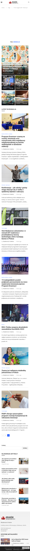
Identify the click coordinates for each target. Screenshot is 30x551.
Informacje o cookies (18, 549)
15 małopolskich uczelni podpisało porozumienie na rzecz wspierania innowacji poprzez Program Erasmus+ (14, 283)
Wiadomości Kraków (9, 73)
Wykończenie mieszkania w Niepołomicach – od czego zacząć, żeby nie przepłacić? (9, 490)
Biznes (3, 324)
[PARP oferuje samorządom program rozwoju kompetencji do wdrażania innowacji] (15, 399)
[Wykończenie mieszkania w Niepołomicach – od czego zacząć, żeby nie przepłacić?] (23, 491)
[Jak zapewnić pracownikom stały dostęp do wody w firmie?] (23, 461)
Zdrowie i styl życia (6, 185)
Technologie (4, 228)
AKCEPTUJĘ (25, 548)
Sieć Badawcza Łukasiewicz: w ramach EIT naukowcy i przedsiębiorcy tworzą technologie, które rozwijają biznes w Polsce (14, 235)
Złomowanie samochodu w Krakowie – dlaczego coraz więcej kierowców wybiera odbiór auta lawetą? (9, 501)
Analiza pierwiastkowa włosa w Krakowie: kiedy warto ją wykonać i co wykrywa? (9, 470)
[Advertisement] (15, 25)
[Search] (28, 2)
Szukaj (3, 445)
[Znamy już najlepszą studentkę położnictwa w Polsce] (15, 356)
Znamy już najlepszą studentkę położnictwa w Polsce (14, 371)
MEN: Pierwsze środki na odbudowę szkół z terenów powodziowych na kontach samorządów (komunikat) (8, 95)
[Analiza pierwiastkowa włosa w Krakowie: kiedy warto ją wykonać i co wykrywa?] (23, 471)
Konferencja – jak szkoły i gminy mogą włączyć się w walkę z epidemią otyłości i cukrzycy (14, 190)
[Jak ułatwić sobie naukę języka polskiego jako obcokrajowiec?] (23, 481)
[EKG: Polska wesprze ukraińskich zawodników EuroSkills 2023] (15, 313)
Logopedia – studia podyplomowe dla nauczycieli (21, 98)
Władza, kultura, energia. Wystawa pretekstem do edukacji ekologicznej (21, 82)
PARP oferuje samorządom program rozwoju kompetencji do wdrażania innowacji (14, 416)
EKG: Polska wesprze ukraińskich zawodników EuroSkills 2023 (15, 328)
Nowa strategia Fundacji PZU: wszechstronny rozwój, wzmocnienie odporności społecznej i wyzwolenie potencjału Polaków (7, 78)
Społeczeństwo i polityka (7, 133)
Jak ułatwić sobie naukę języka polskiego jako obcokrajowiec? (8, 480)
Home (3, 7)
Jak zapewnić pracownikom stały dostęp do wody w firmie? (9, 460)
